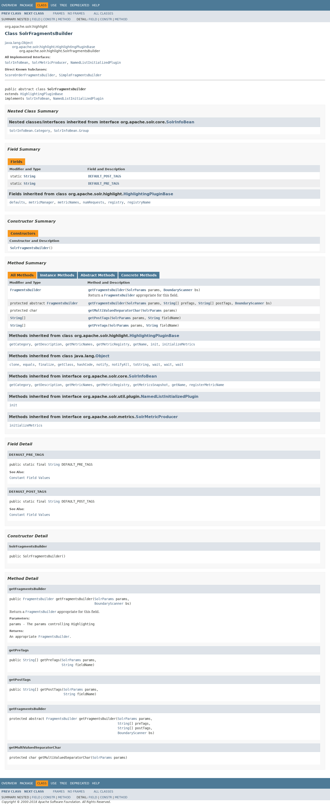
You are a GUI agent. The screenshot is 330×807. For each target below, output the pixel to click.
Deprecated (79, 5)
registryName (139, 202)
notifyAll (120, 364)
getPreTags (98, 325)
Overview (9, 5)
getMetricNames (79, 344)
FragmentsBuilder (25, 290)
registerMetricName (206, 385)
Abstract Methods (98, 275)
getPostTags (98, 318)
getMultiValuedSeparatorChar (114, 310)
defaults (17, 202)
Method (64, 19)
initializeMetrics (178, 344)
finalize (46, 364)
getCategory (20, 344)
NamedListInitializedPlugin (96, 62)
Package (26, 5)
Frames (59, 13)
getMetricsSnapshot (150, 385)
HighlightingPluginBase (41, 94)
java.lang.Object (19, 43)
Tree (63, 5)
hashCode (85, 364)
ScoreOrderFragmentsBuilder (30, 75)
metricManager (41, 202)
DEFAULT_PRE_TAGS (103, 183)
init (154, 344)
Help (96, 5)
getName (140, 344)
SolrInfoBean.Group (71, 131)
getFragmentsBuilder (106, 290)
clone (14, 364)
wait (156, 364)
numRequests (93, 202)
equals (29, 364)
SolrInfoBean (16, 62)
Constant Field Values (29, 478)
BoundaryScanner (178, 290)
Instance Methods (57, 275)
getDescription (48, 344)
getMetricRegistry (112, 344)
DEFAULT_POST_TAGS (104, 176)
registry (115, 202)
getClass (65, 364)
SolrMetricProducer (49, 62)
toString (141, 364)
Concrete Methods (139, 275)
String (29, 176)
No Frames (76, 13)
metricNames (68, 202)
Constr (49, 19)
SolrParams (136, 290)
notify (102, 364)
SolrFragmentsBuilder (29, 248)
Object (102, 356)
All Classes (103, 13)
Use (54, 5)
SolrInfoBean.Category (29, 131)
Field (36, 19)
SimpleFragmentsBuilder (80, 75)
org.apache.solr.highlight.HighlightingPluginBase (53, 47)
